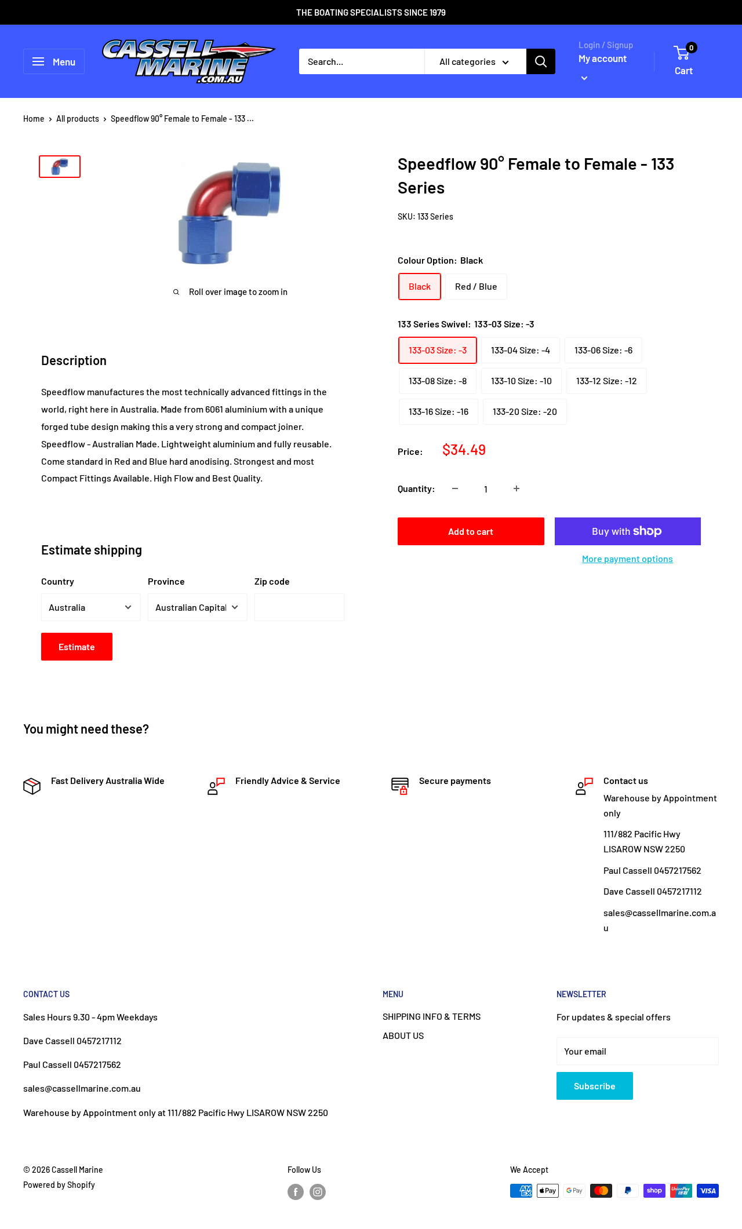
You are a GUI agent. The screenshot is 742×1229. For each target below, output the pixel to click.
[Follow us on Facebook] (296, 1192)
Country (57, 580)
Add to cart (470, 531)
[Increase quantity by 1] (516, 488)
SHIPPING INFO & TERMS (432, 1016)
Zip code (272, 580)
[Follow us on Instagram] (318, 1192)
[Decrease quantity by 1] (455, 488)
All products (77, 118)
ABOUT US (403, 1035)
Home (34, 118)
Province (166, 580)
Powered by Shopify (59, 1185)
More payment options (627, 558)
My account (603, 58)
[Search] (540, 61)
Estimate (77, 646)
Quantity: (416, 488)
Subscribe (595, 1085)
